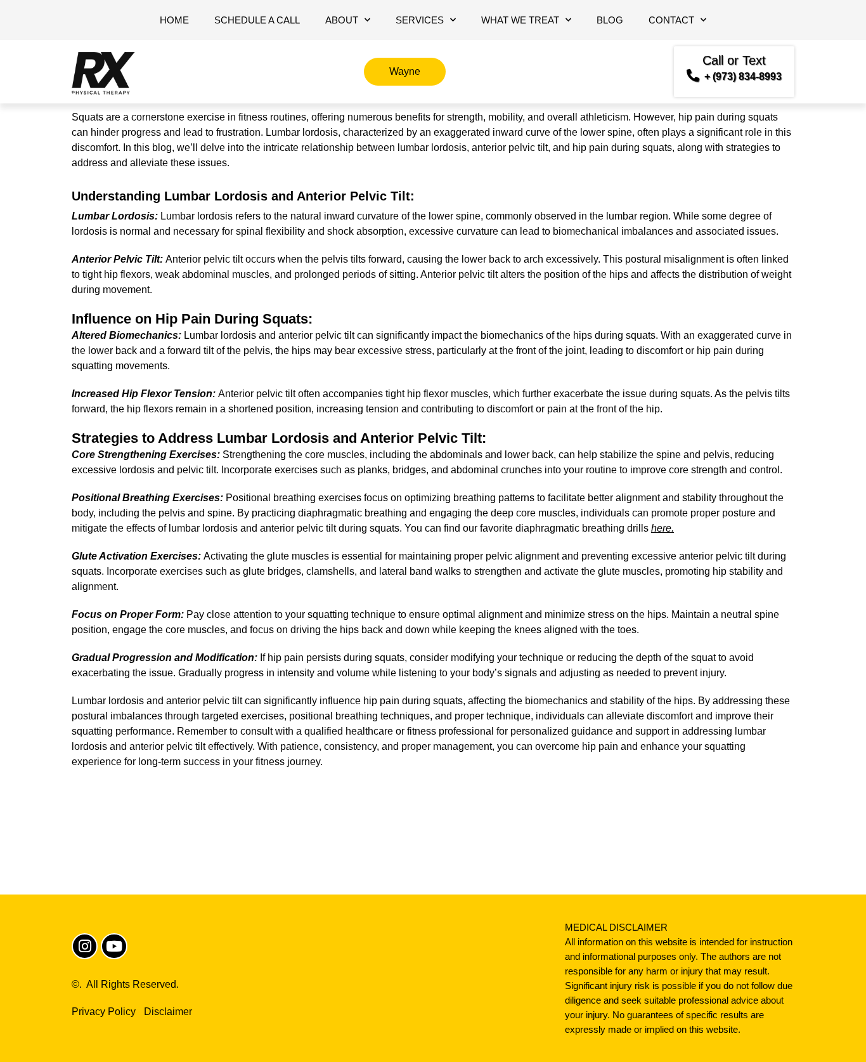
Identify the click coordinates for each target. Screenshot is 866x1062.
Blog (610, 20)
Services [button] (420, 20)
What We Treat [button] (520, 20)
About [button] (341, 20)
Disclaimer (168, 1011)
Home (174, 20)
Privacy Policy (104, 1011)
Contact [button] (671, 20)
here (661, 528)
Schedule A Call (257, 20)
